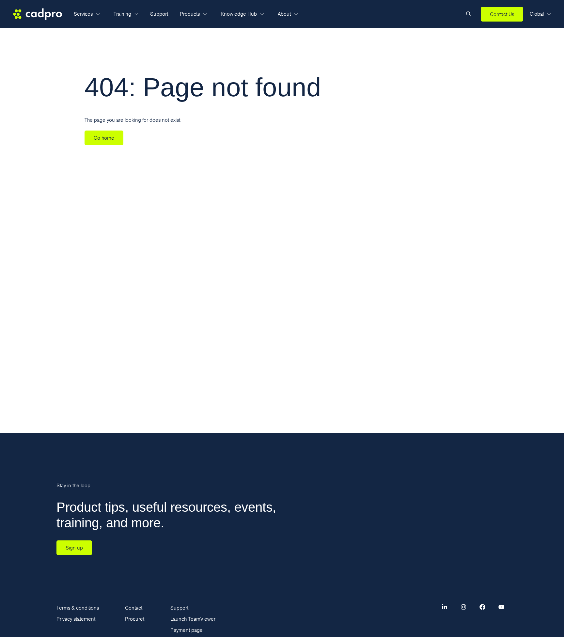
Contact (133, 608)
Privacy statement (75, 619)
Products (190, 14)
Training (122, 14)
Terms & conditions (77, 608)
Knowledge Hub (239, 14)
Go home (104, 138)
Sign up (74, 548)
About (284, 14)
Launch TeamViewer (192, 619)
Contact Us (502, 14)
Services (83, 14)
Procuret (134, 619)
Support (159, 14)
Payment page (186, 630)
